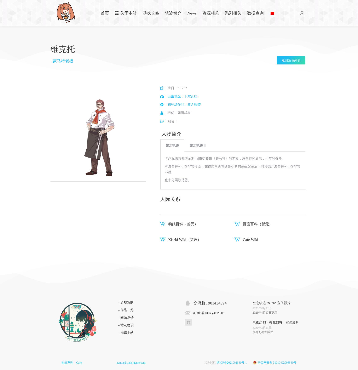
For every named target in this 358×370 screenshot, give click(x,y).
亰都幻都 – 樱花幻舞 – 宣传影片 (276, 322)
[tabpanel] (232, 170)
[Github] (188, 322)
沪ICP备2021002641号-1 (231, 362)
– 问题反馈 (126, 317)
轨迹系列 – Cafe (72, 362)
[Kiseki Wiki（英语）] (162, 239)
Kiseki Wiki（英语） (184, 240)
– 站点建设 (126, 325)
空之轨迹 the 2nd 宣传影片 (271, 303)
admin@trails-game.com (131, 362)
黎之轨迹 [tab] (172, 145)
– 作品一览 (126, 310)
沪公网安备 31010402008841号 (277, 362)
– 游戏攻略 (126, 302)
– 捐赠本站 (126, 332)
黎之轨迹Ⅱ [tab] (198, 145)
